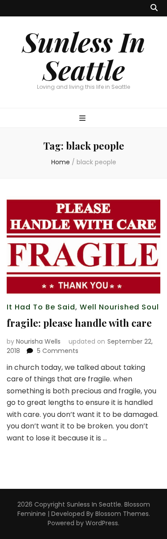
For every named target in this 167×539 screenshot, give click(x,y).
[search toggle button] (154, 8)
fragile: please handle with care (79, 322)
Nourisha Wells (38, 341)
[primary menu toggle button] (83, 119)
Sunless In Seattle (83, 55)
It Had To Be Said (41, 307)
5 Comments (57, 350)
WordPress (102, 523)
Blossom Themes (122, 513)
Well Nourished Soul (119, 307)
